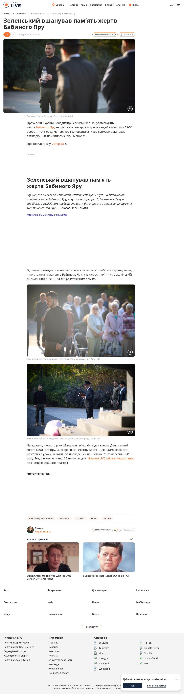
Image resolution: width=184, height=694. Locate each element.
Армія (84, 4)
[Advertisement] (79, 162)
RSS (146, 663)
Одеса (95, 614)
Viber (102, 653)
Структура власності (60, 660)
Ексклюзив (10, 602)
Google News (151, 648)
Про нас (53, 642)
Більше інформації (156, 685)
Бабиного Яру (45, 127)
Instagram (104, 658)
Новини (73, 4)
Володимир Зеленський (41, 518)
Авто (6, 590)
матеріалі (58, 144)
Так (133, 685)
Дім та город (99, 590)
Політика (141, 614)
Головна (6, 13)
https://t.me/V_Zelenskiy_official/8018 (47, 214)
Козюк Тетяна (43, 531)
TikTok (148, 642)
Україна (60, 4)
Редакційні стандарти (15, 655)
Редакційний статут (14, 651)
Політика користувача (16, 642)
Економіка (96, 4)
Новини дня (55, 614)
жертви (107, 518)
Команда (54, 664)
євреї (93, 518)
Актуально (54, 590)
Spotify (148, 653)
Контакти (54, 651)
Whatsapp (104, 668)
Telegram (104, 648)
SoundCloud (151, 658)
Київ (50, 602)
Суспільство (21, 13)
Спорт (108, 4)
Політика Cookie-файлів (16, 660)
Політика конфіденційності (18, 647)
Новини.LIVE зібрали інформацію (111, 458)
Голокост (80, 518)
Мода (6, 614)
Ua (171, 4)
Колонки (120, 4)
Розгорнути (92, 626)
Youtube (103, 642)
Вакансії (53, 647)
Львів (95, 602)
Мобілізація (143, 602)
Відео (135, 4)
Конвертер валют (59, 673)
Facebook (104, 663)
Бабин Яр (64, 518)
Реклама (54, 655)
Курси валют (56, 668)
